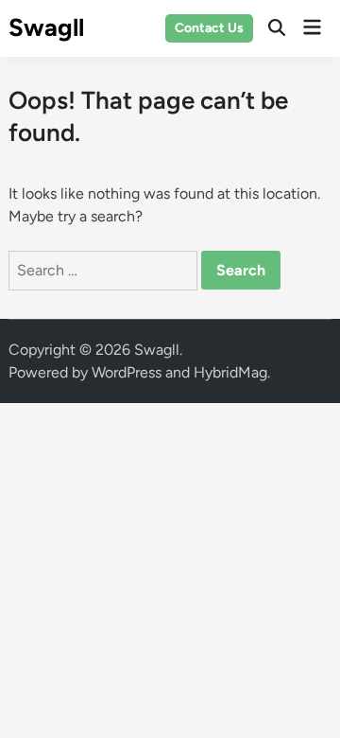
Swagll (46, 27)
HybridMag (230, 372)
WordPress (127, 372)
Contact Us (209, 28)
